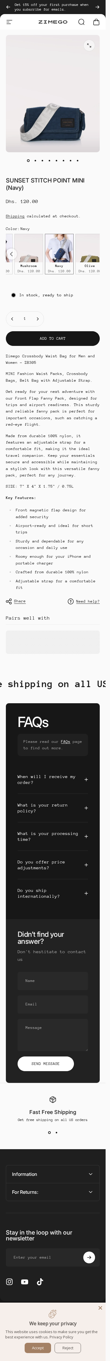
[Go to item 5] (56, 160)
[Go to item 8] (77, 160)
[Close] (100, 1308)
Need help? (88, 601)
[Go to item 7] (70, 160)
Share (20, 601)
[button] (11, 254)
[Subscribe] (89, 1257)
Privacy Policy (61, 1337)
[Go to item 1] (35, 160)
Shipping (15, 216)
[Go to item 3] (42, 160)
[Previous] (8, 7)
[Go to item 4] (49, 160)
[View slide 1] (49, 1132)
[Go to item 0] (28, 160)
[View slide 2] (56, 1132)
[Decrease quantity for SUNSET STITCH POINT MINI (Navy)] (12, 319)
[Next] (97, 7)
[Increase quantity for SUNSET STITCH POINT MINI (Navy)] (37, 319)
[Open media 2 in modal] (89, 45)
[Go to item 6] (63, 160)
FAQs (65, 741)
